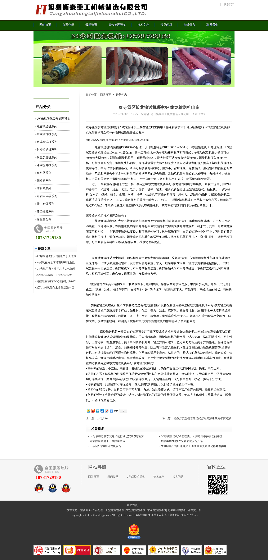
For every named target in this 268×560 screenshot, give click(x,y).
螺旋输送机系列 (47, 126)
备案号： (164, 514)
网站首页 (105, 94)
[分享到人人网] (102, 410)
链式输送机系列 (47, 142)
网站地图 (141, 514)
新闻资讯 (112, 476)
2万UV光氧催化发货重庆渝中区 (55, 287)
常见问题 (178, 476)
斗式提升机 (194, 510)
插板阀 (209, 389)
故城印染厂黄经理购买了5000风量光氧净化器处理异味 (194, 446)
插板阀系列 (44, 188)
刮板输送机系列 (47, 149)
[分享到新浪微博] (92, 410)
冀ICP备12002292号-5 (183, 514)
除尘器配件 (44, 219)
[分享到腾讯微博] (97, 410)
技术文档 (158, 476)
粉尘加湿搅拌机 (177, 510)
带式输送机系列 (47, 134)
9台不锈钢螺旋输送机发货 (105, 446)
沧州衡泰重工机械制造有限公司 (91, 9)
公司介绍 (102, 418)
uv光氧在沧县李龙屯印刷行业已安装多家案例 (117, 436)
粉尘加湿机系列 (47, 157)
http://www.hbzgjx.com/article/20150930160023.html (117, 139)
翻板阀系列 (44, 180)
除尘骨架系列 (45, 211)
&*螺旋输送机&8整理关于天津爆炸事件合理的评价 (191, 436)
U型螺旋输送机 (136, 476)
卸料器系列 (44, 172)
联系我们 (229, 4)
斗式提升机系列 (47, 165)
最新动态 (121, 94)
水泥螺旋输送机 (152, 321)
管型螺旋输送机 (135, 510)
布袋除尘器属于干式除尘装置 (54, 275)
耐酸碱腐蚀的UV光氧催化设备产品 (182, 441)
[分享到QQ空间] (88, 410)
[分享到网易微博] (106, 410)
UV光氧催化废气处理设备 (53, 118)
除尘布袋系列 (45, 203)
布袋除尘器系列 (47, 196)
